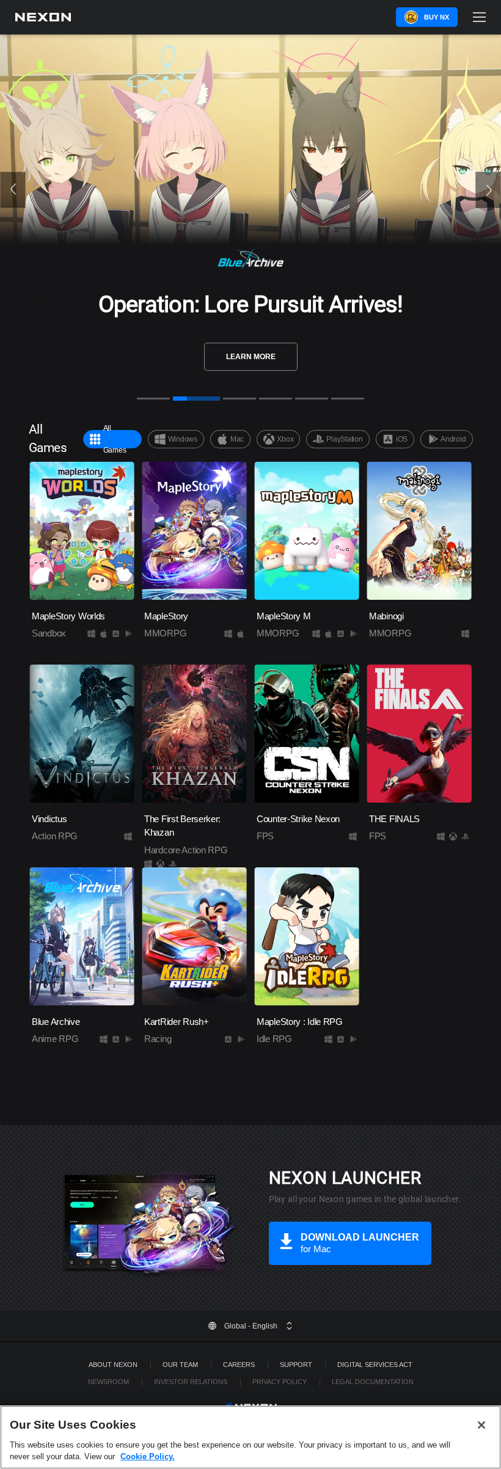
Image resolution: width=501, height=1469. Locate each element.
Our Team (180, 1364)
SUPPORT (296, 1364)
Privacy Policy (279, 1381)
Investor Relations (190, 1381)
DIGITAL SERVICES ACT (374, 1364)
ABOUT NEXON (113, 1364)
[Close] (481, 1425)
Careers (239, 1364)
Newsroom (108, 1381)
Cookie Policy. (147, 1456)
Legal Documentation (373, 1381)
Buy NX (436, 17)
